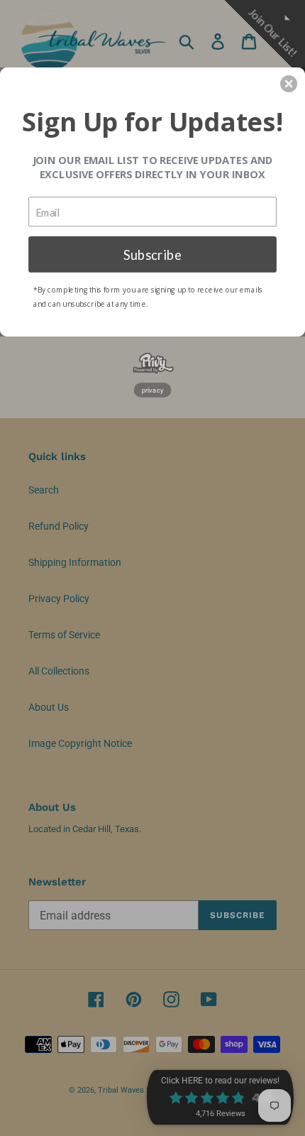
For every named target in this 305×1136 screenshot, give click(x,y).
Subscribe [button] (152, 253)
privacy (153, 389)
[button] (288, 83)
